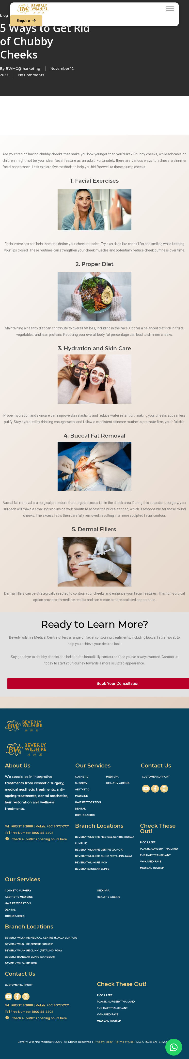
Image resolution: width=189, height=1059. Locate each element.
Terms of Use (124, 1042)
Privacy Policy (103, 1042)
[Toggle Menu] (170, 8)
